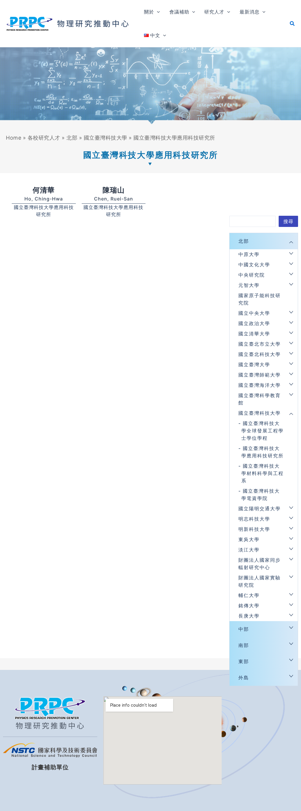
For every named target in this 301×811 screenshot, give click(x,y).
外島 (243, 677)
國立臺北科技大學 (259, 354)
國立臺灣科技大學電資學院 (260, 494)
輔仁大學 (249, 595)
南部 (243, 645)
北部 (71, 138)
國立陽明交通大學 (259, 508)
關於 (149, 12)
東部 (243, 661)
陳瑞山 (114, 190)
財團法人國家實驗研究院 (259, 581)
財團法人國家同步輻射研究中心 (259, 563)
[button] (157, 12)
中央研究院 (251, 275)
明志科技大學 (254, 519)
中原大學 (249, 254)
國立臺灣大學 (254, 364)
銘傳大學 (249, 605)
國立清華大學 (254, 334)
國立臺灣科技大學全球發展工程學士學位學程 (262, 430)
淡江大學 (249, 550)
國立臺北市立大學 (259, 344)
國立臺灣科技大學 (105, 138)
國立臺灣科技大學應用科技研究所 (262, 452)
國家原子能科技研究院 (259, 299)
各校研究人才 (44, 138)
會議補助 (179, 12)
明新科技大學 (254, 529)
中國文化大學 (254, 264)
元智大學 (249, 285)
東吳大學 (249, 539)
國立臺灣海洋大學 (259, 385)
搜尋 (288, 221)
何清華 (44, 190)
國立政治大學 (254, 323)
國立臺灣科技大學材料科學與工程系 (262, 473)
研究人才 (214, 12)
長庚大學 (249, 616)
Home (13, 138)
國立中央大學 (254, 313)
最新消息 (250, 12)
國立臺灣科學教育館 (259, 399)
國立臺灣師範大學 (259, 375)
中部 (243, 629)
